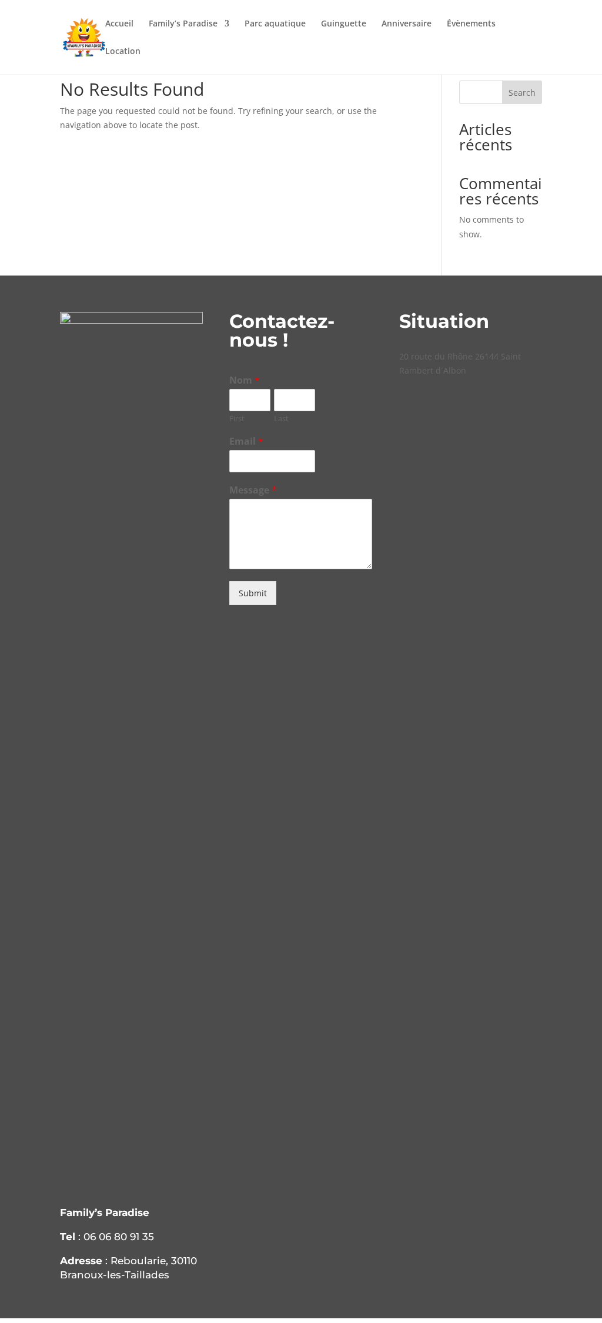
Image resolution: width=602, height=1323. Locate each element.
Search (522, 92)
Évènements (471, 24)
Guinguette (343, 24)
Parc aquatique (275, 24)
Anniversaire (407, 24)
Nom (244, 380)
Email (246, 441)
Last (281, 419)
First (237, 419)
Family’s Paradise (183, 24)
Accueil (119, 24)
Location (123, 51)
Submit (253, 593)
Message (253, 490)
